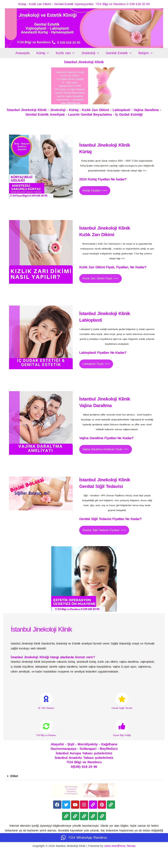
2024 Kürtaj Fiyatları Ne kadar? (102, 179)
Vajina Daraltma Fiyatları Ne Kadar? (106, 438)
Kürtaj (40, 53)
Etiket (14, 776)
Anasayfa (22, 53)
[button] (47, 53)
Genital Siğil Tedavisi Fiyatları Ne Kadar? (110, 519)
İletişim (143, 53)
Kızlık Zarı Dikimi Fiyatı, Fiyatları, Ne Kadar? (112, 267)
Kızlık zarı (63, 53)
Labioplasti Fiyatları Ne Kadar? (102, 352)
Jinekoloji (88, 53)
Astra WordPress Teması (120, 846)
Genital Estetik (117, 53)
